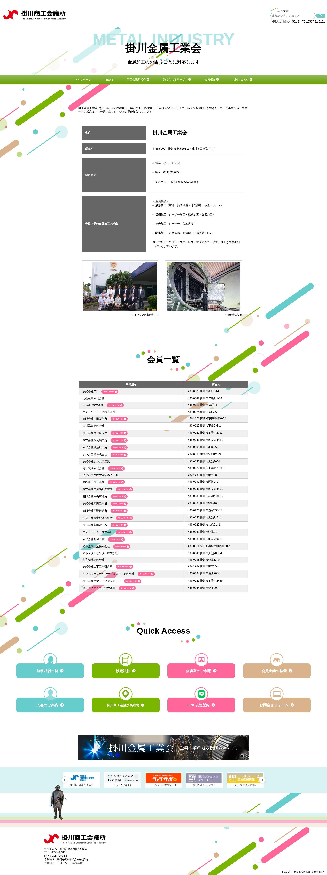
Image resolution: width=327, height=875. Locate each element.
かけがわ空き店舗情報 (204, 785)
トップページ (83, 79)
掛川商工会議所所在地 (123, 705)
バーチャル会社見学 (245, 785)
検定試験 (123, 671)
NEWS (109, 79)
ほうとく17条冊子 (82, 785)
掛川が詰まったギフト (163, 785)
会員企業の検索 (274, 671)
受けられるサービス (175, 79)
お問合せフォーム (274, 705)
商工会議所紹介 (137, 79)
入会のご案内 (47, 705)
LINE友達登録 (198, 705)
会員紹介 (210, 79)
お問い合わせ (241, 79)
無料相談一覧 (47, 671)
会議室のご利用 (198, 671)
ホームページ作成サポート (122, 785)
